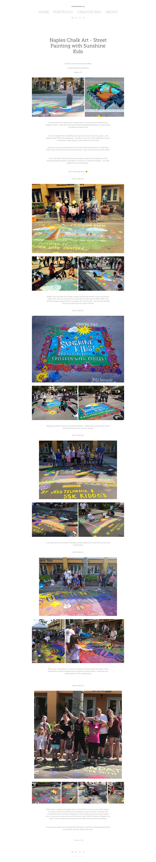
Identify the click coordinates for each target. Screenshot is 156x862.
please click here (86, 829)
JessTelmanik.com (78, 6)
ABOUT (112, 12)
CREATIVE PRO (89, 12)
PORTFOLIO (63, 12)
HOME (43, 12)
